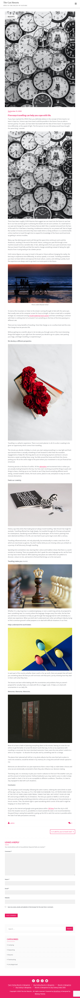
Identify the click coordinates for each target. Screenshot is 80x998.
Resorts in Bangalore (64, 985)
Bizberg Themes (40, 994)
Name (7, 879)
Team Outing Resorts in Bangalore (19, 985)
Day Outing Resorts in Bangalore (43, 985)
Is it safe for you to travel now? (61, 832)
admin (12, 823)
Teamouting (12, 959)
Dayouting (11, 950)
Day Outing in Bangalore (23, 987)
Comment (8, 851)
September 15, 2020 (15, 111)
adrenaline (43, 466)
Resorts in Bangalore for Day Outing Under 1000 (50, 987)
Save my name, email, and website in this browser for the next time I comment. (30, 907)
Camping (11, 945)
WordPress (57, 991)
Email (7, 888)
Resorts (10, 955)
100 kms (51, 808)
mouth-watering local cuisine (39, 316)
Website (7, 898)
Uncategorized (13, 964)
